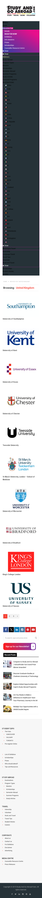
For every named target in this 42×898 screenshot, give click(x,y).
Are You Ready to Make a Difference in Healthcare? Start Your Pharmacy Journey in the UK (25, 697)
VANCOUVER (10, 734)
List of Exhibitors (10, 754)
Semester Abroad (12, 792)
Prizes (7, 761)
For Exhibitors (9, 844)
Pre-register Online (11, 744)
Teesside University (11, 445)
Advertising (8, 850)
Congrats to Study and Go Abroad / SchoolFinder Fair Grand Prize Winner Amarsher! (25, 664)
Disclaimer (8, 847)
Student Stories (10, 822)
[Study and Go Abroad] (21, 11)
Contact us (8, 841)
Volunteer (8, 812)
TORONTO (9, 740)
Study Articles (10, 798)
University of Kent (10, 350)
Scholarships (9, 757)
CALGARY (9, 737)
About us (8, 838)
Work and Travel (10, 815)
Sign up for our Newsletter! (17, 646)
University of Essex (10, 382)
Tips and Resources (11, 767)
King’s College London (11, 574)
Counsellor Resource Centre (14, 861)
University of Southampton (13, 319)
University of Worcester (12, 511)
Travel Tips (8, 818)
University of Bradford (11, 543)
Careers (7, 825)
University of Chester (11, 413)
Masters (9, 786)
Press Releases (10, 864)
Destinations (9, 780)
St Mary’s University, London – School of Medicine (19, 478)
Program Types (10, 783)
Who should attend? (11, 764)
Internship (8, 809)
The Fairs (8, 731)
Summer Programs (12, 795)
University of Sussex (11, 606)
